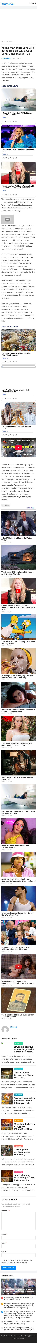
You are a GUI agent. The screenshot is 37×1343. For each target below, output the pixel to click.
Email (4, 1243)
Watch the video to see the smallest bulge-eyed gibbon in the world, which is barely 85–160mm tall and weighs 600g (19, 1306)
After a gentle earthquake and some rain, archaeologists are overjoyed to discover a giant (24, 1155)
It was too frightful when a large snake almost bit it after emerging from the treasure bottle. (24, 1051)
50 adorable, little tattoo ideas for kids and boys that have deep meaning (19, 1322)
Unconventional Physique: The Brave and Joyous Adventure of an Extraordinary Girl (19, 1329)
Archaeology (10, 41)
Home (3, 41)
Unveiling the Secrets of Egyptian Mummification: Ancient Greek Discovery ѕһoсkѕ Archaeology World (24, 1130)
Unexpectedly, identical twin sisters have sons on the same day (18, 1299)
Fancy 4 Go (7, 3)
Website (4, 1252)
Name (4, 1234)
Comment (5, 1210)
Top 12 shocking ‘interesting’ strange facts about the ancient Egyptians (24, 1179)
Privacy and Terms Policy (21, 1336)
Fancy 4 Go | (10, 1336)
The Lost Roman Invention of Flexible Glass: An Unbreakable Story (24, 1076)
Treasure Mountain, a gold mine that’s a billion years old (25, 1100)
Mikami (13, 1027)
